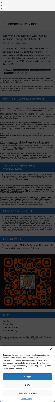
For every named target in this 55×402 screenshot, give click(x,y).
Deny (27, 385)
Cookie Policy (26, 399)
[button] (50, 349)
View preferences (28, 393)
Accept (27, 376)
